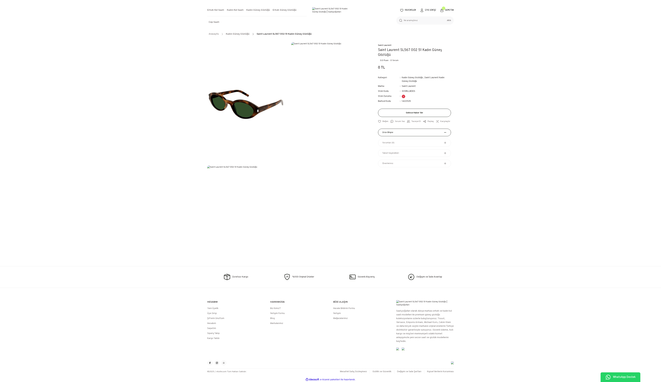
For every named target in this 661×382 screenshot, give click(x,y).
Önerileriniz (387, 163)
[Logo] (330, 10)
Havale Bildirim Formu (344, 308)
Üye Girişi (212, 313)
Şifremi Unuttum (215, 318)
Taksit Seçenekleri (390, 153)
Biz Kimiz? (275, 308)
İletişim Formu (277, 313)
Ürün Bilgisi (387, 132)
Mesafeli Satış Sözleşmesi (353, 371)
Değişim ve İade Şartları (409, 371)
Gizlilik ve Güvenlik (382, 371)
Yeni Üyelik (212, 308)
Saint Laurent (384, 45)
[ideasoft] (312, 379)
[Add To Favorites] (383, 121)
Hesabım (211, 323)
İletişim (337, 313)
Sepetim (211, 328)
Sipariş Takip (213, 333)
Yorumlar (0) (388, 142)
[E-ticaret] (330, 379)
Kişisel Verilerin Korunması (440, 371)
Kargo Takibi (213, 338)
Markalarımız (276, 323)
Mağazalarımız (340, 318)
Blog (272, 318)
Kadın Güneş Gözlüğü (412, 77)
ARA (449, 20)
